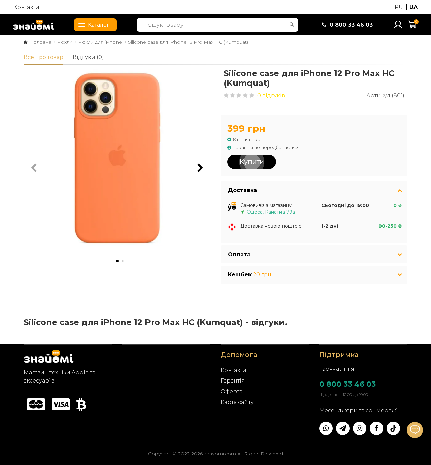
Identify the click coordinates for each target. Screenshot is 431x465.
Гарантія (233, 380)
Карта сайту (237, 402)
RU (399, 7)
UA (413, 7)
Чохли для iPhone (100, 42)
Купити (251, 162)
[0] (413, 27)
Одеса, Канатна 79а (269, 212)
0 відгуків (271, 95)
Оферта (231, 391)
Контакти (26, 7)
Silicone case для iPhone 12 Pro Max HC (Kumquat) (188, 42)
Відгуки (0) (88, 57)
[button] (200, 168)
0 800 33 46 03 (347, 384)
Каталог (98, 25)
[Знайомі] (33, 24)
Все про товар (43, 57)
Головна (41, 42)
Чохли (64, 42)
